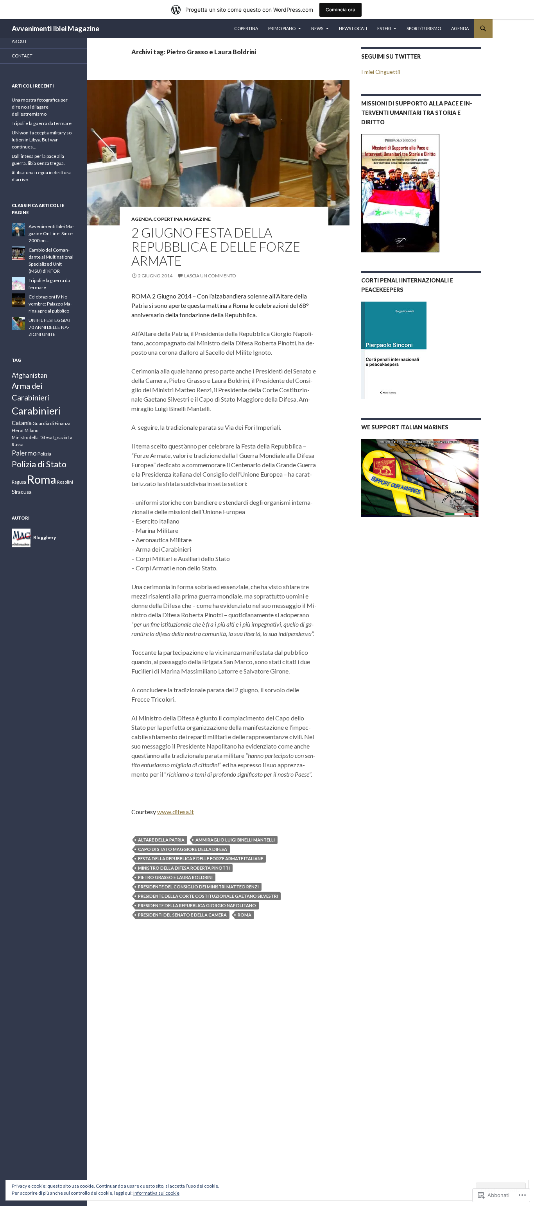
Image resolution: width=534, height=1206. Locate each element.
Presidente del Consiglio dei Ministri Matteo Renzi (198, 886)
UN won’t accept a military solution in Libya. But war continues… (42, 140)
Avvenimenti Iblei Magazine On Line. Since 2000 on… (51, 233)
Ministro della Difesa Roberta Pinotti (184, 867)
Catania (22, 422)
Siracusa (22, 492)
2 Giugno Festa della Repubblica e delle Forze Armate (215, 246)
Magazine (197, 219)
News (317, 28)
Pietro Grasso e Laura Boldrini (175, 877)
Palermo (24, 453)
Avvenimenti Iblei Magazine (55, 28)
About (19, 41)
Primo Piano (282, 28)
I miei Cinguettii (380, 71)
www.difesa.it (175, 811)
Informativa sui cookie (156, 1193)
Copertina (246, 28)
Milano (31, 430)
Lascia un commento (210, 276)
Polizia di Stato (39, 464)
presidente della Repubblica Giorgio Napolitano (197, 905)
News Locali (353, 28)
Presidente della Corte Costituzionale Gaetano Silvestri (208, 896)
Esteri (384, 28)
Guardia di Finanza (51, 423)
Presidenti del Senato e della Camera (182, 914)
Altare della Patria (161, 839)
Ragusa (19, 481)
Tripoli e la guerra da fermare (42, 123)
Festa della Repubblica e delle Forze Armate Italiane (200, 858)
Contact (22, 55)
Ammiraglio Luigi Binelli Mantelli (235, 839)
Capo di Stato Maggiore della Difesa (182, 849)
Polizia (45, 454)
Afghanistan (29, 375)
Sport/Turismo (424, 28)
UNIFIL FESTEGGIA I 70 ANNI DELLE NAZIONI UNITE (49, 327)
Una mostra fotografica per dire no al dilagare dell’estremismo (40, 107)
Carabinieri (36, 410)
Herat (18, 430)
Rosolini (65, 481)
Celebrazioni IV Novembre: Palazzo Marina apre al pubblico (50, 304)
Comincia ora (340, 10)
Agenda (460, 28)
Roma (244, 914)
